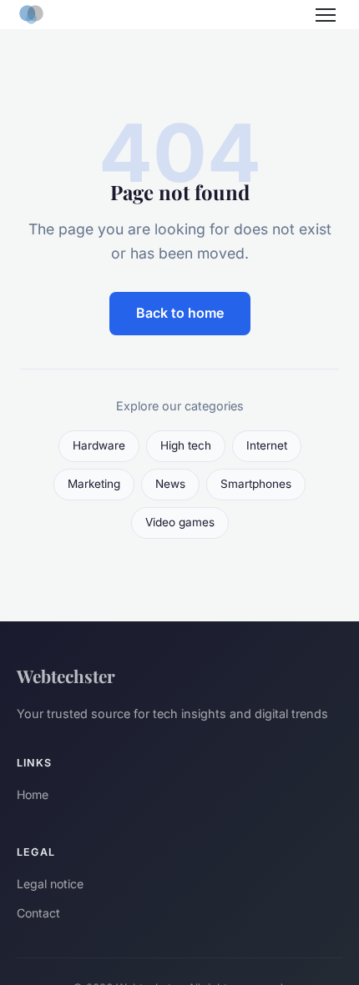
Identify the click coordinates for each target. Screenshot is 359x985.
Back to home (180, 312)
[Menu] (325, 15)
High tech (185, 445)
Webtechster (66, 675)
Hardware (99, 445)
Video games (180, 522)
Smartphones (255, 483)
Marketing (94, 483)
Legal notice (50, 884)
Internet (266, 445)
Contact (38, 913)
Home (32, 794)
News (170, 483)
